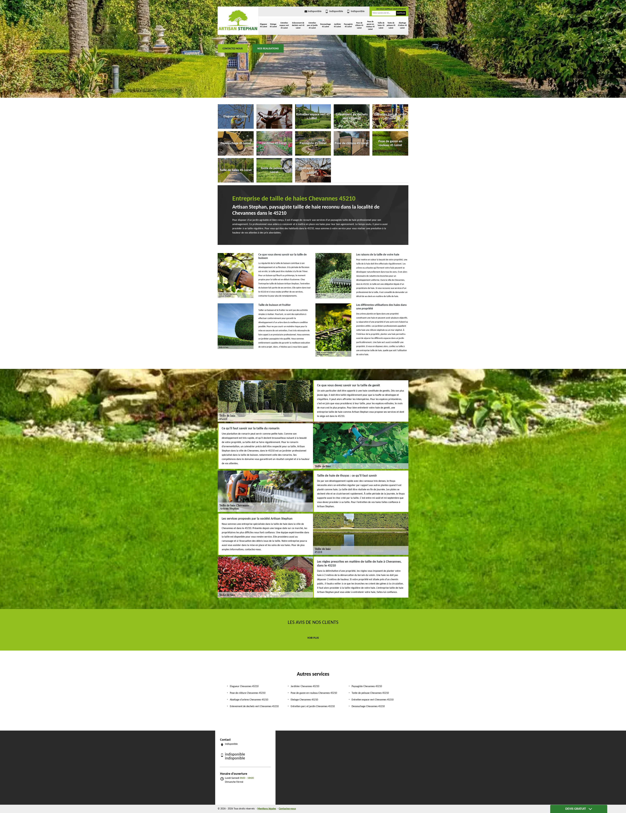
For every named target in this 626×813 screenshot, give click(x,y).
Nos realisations (268, 48)
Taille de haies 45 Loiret (381, 25)
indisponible (314, 11)
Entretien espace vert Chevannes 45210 (373, 699)
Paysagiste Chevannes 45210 (367, 686)
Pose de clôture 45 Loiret (359, 25)
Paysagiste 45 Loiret (348, 25)
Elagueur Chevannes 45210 (244, 686)
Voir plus (313, 638)
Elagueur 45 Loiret (263, 25)
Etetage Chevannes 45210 (304, 699)
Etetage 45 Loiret (273, 25)
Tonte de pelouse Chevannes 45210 (370, 693)
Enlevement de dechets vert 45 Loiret (298, 25)
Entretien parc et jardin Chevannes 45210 (313, 706)
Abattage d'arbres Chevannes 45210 (249, 699)
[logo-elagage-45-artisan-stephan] (238, 20)
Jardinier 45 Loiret (337, 25)
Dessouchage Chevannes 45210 (368, 706)
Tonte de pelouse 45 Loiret (391, 25)
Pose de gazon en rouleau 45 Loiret (370, 25)
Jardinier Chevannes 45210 (305, 686)
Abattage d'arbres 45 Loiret (402, 25)
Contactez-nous (233, 48)
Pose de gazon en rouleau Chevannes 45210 (314, 693)
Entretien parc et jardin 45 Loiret (312, 25)
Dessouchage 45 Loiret (325, 25)
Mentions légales (266, 808)
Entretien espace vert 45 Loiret (284, 25)
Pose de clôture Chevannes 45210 (247, 693)
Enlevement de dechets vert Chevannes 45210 (254, 706)
